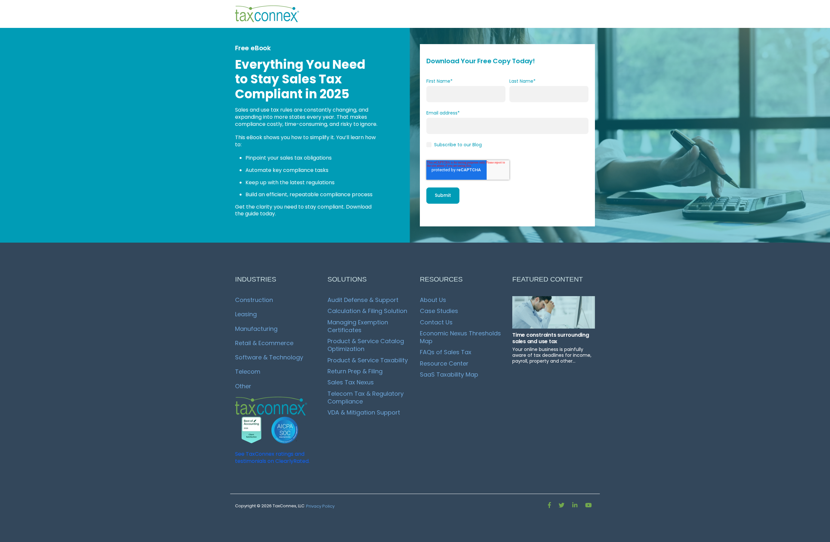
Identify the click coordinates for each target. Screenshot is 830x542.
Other (243, 386)
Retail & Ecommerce (264, 343)
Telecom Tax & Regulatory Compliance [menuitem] (366, 397)
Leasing (246, 314)
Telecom (247, 371)
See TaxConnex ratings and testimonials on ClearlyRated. (272, 457)
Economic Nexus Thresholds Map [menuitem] (461, 337)
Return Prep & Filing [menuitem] (355, 371)
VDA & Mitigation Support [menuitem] (363, 412)
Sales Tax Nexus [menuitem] (350, 382)
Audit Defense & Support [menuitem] (362, 300)
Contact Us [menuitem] (436, 322)
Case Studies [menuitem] (439, 311)
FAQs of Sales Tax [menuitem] (445, 352)
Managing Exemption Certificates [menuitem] (358, 326)
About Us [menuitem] (433, 300)
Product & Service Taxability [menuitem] (367, 360)
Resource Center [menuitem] (444, 363)
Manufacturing (256, 329)
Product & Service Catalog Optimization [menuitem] (366, 345)
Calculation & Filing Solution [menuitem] (367, 311)
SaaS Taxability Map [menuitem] (449, 374)
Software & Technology (269, 357)
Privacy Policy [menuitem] (320, 506)
